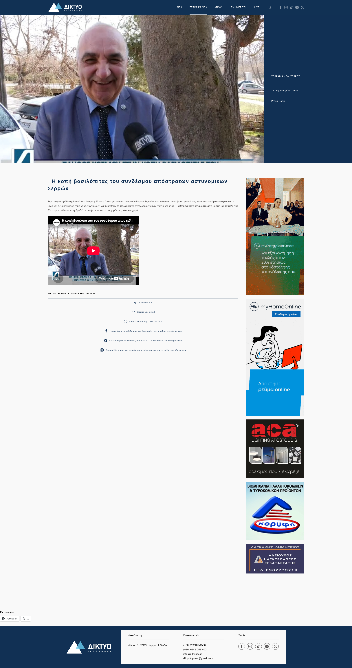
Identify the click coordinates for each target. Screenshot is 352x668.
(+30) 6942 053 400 (194, 649)
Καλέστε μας (145, 302)
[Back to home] (66, 7)
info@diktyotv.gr (192, 653)
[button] (269, 7)
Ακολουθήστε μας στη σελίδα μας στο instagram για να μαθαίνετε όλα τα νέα (146, 350)
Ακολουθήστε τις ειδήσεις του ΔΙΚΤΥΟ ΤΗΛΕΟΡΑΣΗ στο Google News (145, 340)
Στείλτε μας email (146, 312)
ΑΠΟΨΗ (219, 7)
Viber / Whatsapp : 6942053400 (145, 321)
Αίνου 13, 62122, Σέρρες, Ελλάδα (147, 645)
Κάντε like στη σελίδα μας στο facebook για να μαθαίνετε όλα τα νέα (146, 331)
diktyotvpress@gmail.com (198, 658)
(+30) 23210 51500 (194, 645)
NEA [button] (179, 7)
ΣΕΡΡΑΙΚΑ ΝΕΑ (198, 7)
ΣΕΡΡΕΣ (295, 76)
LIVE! (257, 7)
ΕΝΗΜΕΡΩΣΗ (239, 7)
